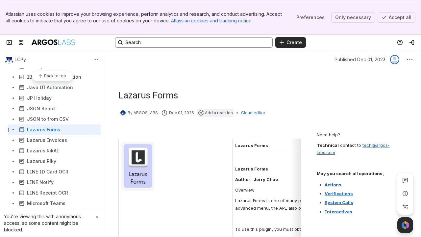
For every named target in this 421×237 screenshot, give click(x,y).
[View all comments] (405, 180)
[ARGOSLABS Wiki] (53, 42)
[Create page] (405, 206)
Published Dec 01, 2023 (359, 59)
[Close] (97, 217)
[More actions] (96, 60)
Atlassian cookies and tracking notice (211, 20)
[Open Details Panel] (405, 193)
